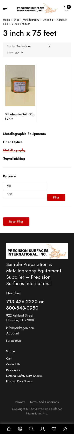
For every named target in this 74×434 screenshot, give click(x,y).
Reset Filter (16, 221)
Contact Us (13, 364)
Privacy (20, 402)
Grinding (48, 20)
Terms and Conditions (44, 402)
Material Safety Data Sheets (24, 376)
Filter (56, 197)
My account (13, 341)
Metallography (31, 20)
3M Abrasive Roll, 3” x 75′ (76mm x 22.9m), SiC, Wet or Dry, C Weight (20, 114)
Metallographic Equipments (24, 133)
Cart (9, 358)
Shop (16, 20)
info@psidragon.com (20, 328)
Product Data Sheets (19, 381)
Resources (13, 370)
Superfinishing (14, 158)
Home (6, 20)
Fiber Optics (12, 141)
